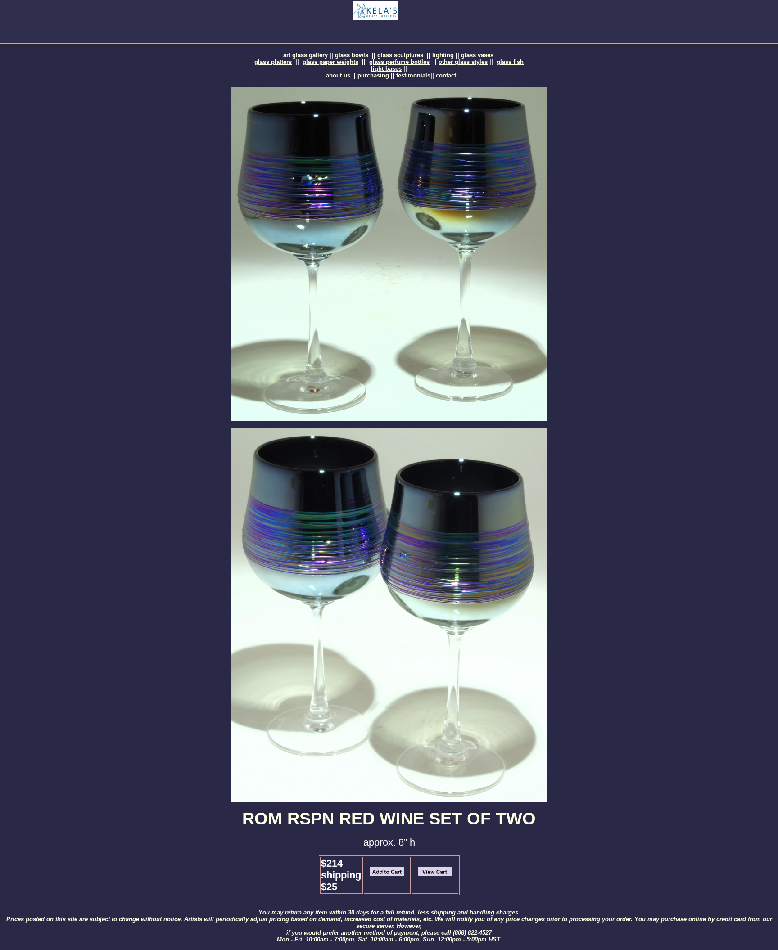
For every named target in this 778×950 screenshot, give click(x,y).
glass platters (273, 62)
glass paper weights (330, 62)
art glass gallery (305, 55)
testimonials (413, 75)
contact (446, 75)
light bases (386, 68)
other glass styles (463, 62)
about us (339, 75)
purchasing (373, 75)
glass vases (477, 55)
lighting (443, 55)
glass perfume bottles (399, 62)
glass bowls (351, 55)
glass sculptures (400, 55)
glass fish (510, 62)
